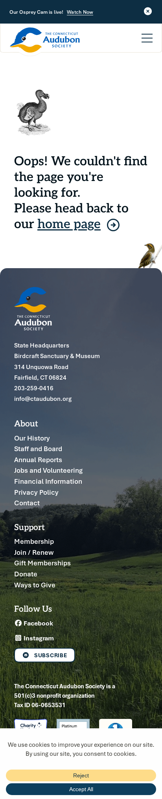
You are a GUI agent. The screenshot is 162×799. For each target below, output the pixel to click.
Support (29, 527)
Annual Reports (38, 459)
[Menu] (147, 33)
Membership (34, 541)
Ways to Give (34, 584)
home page (69, 223)
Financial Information (48, 481)
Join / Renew (33, 552)
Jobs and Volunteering (48, 470)
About (26, 423)
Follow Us (33, 608)
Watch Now (80, 12)
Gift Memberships (42, 562)
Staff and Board (38, 448)
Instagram (38, 638)
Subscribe (50, 655)
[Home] (45, 41)
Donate (25, 573)
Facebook (37, 623)
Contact (27, 502)
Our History (32, 437)
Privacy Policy (36, 492)
